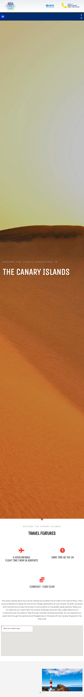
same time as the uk (62, 557)
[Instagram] (81, 18)
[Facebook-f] (81, 14)
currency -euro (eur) (42, 586)
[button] (2, 16)
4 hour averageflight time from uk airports (21, 559)
